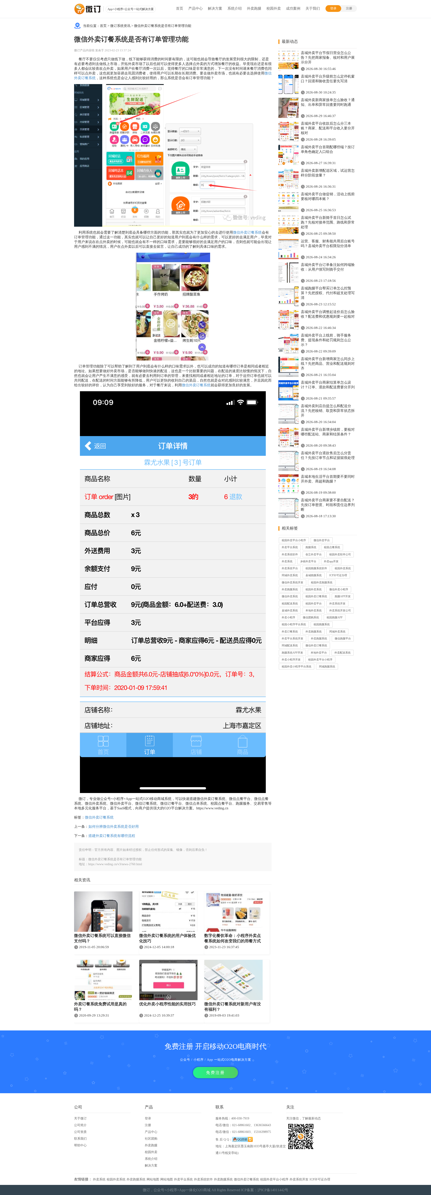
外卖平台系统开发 (292, 638)
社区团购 (151, 1138)
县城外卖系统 (290, 610)
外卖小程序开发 (291, 659)
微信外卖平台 (322, 540)
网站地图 (153, 1179)
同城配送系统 (290, 645)
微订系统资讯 (120, 26)
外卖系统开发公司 (340, 610)
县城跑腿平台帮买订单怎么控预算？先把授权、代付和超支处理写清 (328, 293)
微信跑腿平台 (343, 638)
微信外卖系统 (290, 596)
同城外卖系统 (290, 575)
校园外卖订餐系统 (316, 596)
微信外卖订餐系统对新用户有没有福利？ (232, 1007)
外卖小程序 (288, 617)
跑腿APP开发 (343, 596)
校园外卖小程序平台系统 (296, 666)
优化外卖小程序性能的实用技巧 (167, 1004)
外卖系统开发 (337, 603)
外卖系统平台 (290, 568)
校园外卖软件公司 (340, 554)
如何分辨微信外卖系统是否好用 (113, 826)
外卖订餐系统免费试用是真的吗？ (100, 1007)
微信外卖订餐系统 (247, 232)
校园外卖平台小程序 (294, 540)
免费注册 (215, 1072)
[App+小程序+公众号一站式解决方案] (87, 9)
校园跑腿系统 (322, 624)
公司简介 (80, 1125)
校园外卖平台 (314, 603)
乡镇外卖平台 (308, 561)
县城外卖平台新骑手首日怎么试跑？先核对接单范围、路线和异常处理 (328, 222)
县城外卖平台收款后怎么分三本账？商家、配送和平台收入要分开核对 (328, 128)
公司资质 (80, 1132)
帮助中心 (80, 1145)
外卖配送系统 (342, 652)
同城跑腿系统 (327, 666)
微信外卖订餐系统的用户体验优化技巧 (167, 938)
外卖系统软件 (290, 554)
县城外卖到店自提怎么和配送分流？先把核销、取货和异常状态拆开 (328, 410)
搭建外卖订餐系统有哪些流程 (111, 836)
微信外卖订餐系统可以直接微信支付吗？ (102, 938)
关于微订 (80, 1118)
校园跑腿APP (335, 617)
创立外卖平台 (314, 554)
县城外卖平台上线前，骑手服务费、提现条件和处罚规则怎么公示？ (326, 340)
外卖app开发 (331, 561)
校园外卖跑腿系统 (321, 582)
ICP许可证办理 (338, 575)
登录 (333, 8)
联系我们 (80, 1138)
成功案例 (293, 8)
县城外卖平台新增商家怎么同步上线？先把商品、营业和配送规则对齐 (328, 363)
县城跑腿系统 (314, 575)
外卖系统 (287, 561)
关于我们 (313, 8)
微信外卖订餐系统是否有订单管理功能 (162, 26)
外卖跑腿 (254, 8)
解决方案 (215, 8)
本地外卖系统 (314, 610)
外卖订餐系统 (290, 631)
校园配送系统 (290, 603)
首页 (179, 8)
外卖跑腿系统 (290, 589)
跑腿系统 (311, 547)
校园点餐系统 (332, 547)
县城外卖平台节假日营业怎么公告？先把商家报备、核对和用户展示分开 (328, 57)
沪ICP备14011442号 (272, 1190)
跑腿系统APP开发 (292, 652)
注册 (349, 8)
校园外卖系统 (343, 568)
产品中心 (195, 8)
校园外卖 (273, 8)
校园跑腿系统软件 (316, 568)
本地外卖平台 (319, 652)
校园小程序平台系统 (294, 624)
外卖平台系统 (290, 547)
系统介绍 (234, 8)
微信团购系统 (311, 617)
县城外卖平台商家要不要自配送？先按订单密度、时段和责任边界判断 (328, 504)
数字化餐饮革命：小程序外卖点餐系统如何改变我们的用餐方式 (232, 938)
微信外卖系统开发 (292, 582)
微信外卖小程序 (338, 589)
